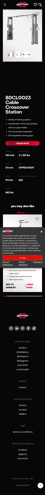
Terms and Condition (22, 485)
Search (40, 4)
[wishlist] (37, 14)
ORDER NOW (22, 143)
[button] (41, 231)
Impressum (38, 262)
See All (21, 213)
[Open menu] (5, 5)
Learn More (29, 286)
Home (4, 10)
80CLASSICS (12, 10)
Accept (22, 258)
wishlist (35, 4)
